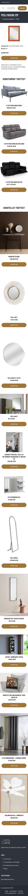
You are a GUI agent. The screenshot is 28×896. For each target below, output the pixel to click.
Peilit (17, 19)
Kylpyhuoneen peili (14, 497)
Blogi (5, 868)
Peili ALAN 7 (14, 416)
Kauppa (22, 8)
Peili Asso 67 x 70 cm (14, 378)
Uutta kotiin (7, 859)
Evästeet (20, 891)
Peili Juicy (14, 317)
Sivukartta (20, 893)
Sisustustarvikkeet (8, 19)
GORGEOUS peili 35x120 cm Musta (14, 619)
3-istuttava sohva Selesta (14, 182)
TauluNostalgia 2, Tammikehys (14, 815)
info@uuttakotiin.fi (6, 2)
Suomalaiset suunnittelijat (11, 862)
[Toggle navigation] (3, 8)
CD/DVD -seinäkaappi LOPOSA (14, 657)
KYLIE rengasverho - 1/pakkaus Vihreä (14, 758)
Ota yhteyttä (13, 891)
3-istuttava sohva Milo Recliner (14, 144)
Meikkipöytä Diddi (14, 257)
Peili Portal (14, 558)
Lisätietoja (14, 58)
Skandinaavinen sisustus (11, 865)
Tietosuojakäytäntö (10, 893)
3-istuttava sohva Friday (14, 105)
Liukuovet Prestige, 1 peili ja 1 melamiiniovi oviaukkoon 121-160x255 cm (14, 457)
